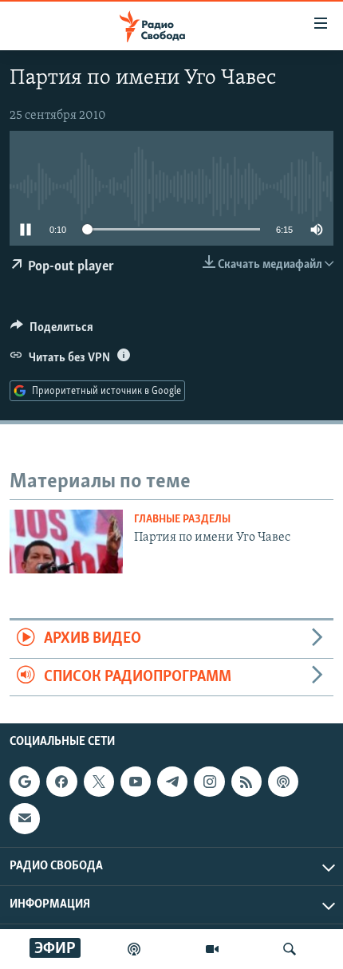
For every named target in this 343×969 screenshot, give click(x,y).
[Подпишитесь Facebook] (61, 781)
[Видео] (212, 949)
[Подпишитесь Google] (25, 781)
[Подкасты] (283, 781)
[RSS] (246, 781)
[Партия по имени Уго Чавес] (66, 541)
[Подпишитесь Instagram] (209, 781)
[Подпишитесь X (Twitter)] (99, 781)
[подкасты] (134, 949)
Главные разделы (182, 520)
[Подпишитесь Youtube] (135, 781)
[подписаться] (25, 818)
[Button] (51, 331)
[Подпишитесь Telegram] (172, 781)
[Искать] (289, 949)
